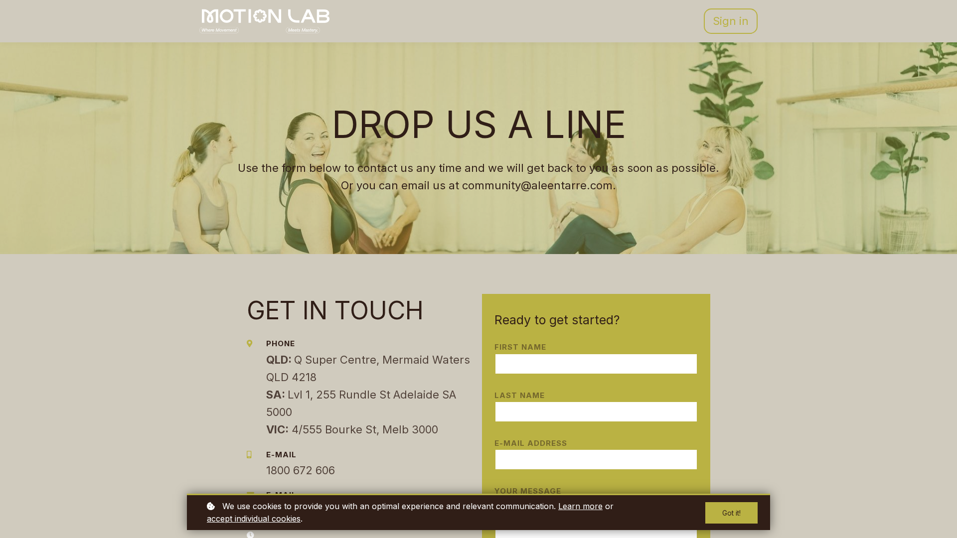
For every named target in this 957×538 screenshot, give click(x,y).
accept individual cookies (254, 519)
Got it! (731, 513)
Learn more (580, 506)
